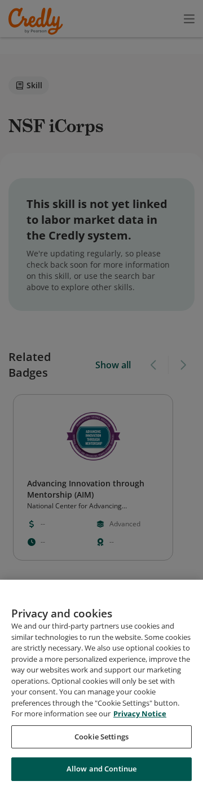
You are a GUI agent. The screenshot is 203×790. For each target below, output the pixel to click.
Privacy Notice (139, 713)
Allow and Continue (101, 769)
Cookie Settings (101, 737)
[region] (101, 685)
